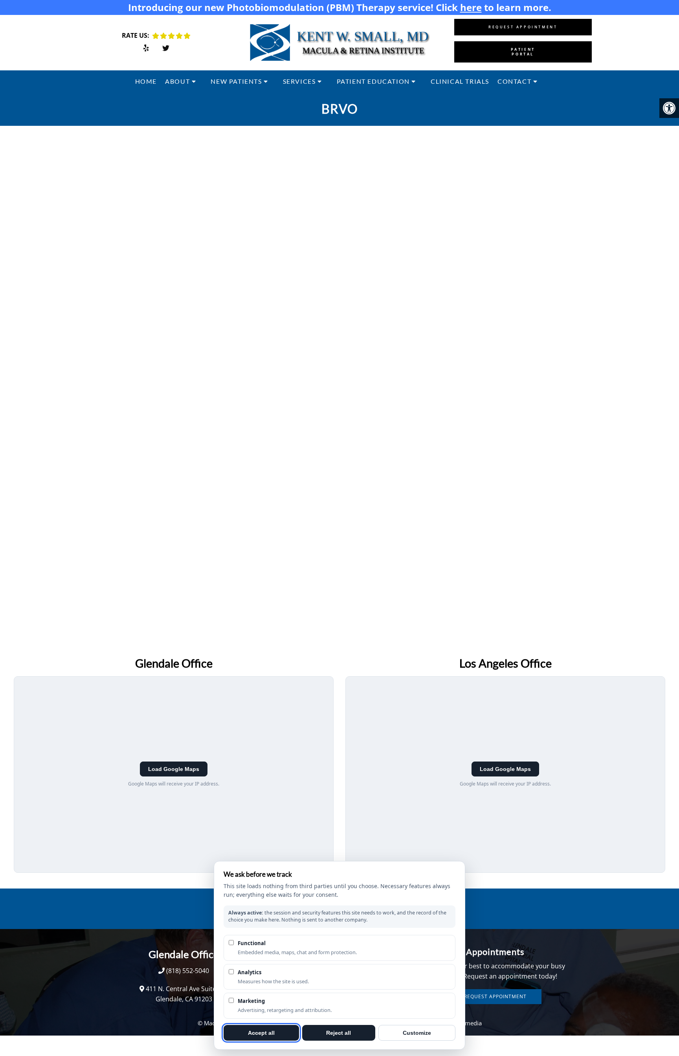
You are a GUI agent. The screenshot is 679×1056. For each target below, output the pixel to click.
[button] (669, 108)
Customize (417, 1033)
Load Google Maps (173, 769)
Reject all (338, 1033)
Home (146, 81)
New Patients (236, 81)
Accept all (261, 1033)
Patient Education (373, 81)
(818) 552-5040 (187, 970)
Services (299, 81)
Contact (514, 81)
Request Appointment (522, 26)
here (471, 7)
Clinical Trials (460, 81)
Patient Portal (523, 52)
